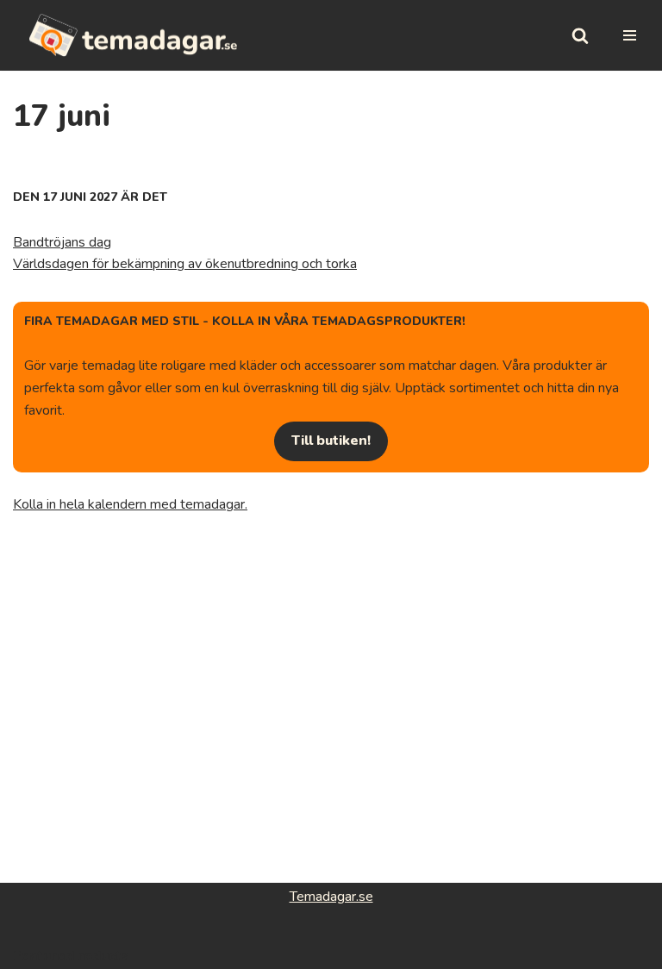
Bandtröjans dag (62, 242)
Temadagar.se (331, 896)
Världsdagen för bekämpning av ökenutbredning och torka (185, 263)
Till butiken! (331, 440)
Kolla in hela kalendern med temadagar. (130, 504)
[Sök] (580, 35)
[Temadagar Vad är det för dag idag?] (133, 35)
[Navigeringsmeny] (629, 35)
